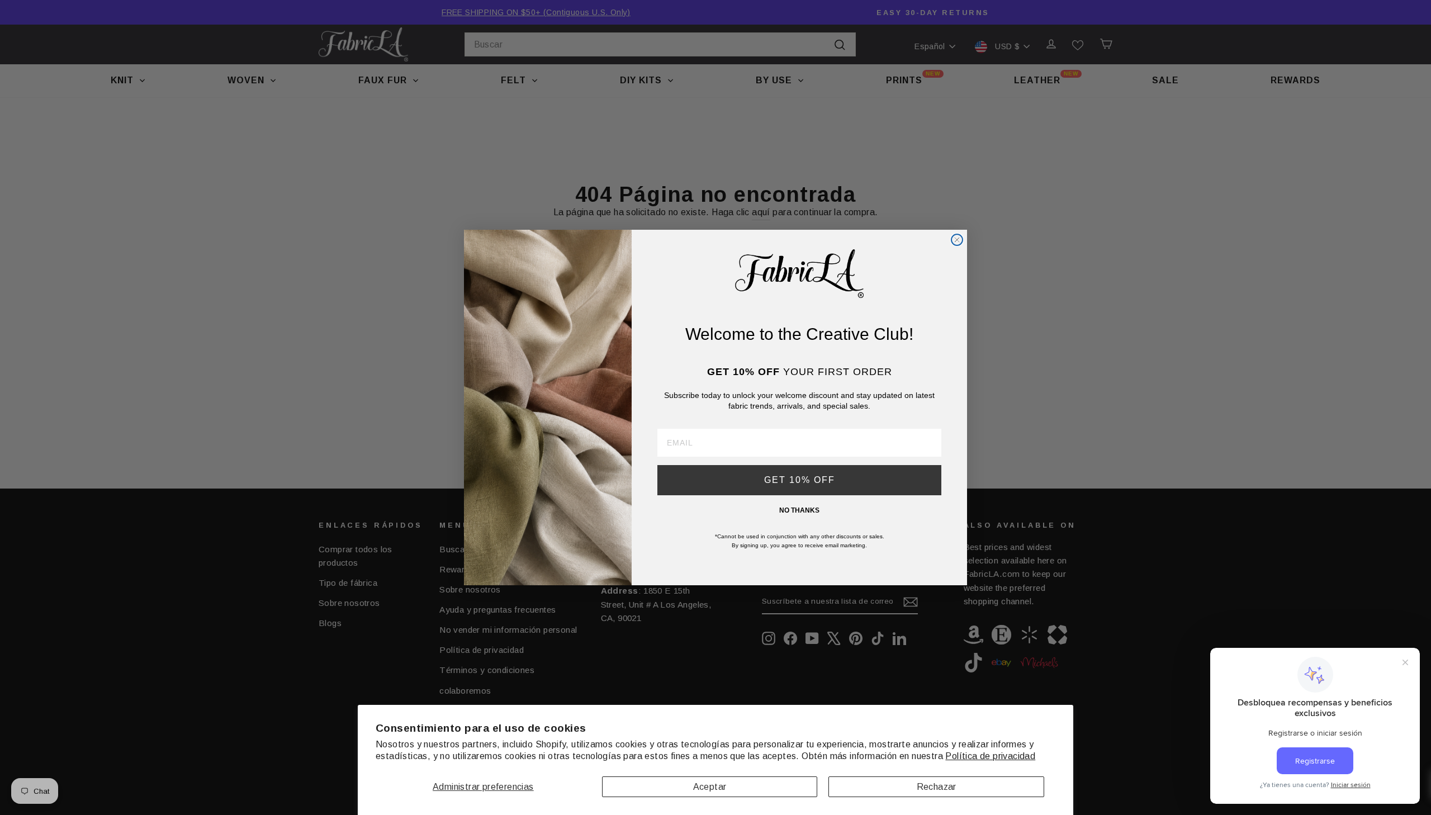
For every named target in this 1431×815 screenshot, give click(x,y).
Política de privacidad (990, 756)
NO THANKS (799, 510)
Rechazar (936, 787)
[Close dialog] (957, 239)
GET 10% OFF (799, 480)
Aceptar (710, 787)
